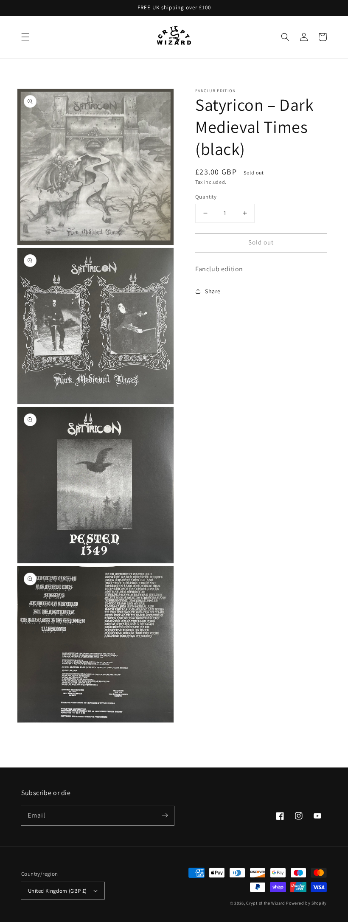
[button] (25, 37)
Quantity (205, 196)
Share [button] (213, 291)
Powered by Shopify (306, 903)
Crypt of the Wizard (265, 903)
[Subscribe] (164, 815)
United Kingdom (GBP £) (57, 890)
